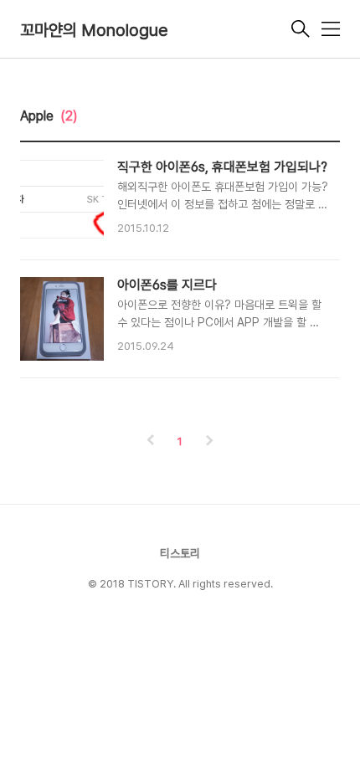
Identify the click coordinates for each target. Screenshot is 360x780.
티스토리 (180, 553)
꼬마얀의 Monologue (94, 30)
